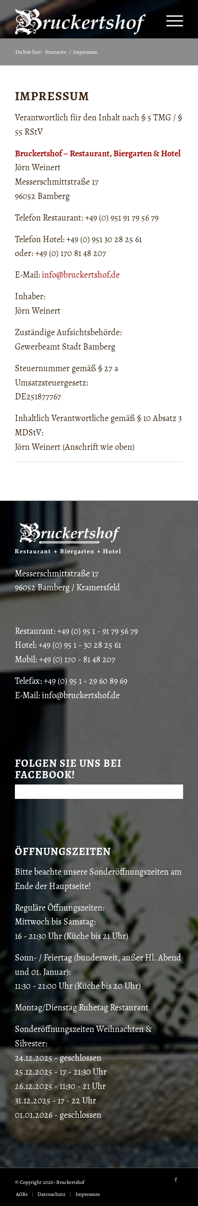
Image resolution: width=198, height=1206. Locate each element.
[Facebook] (176, 1180)
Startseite (55, 52)
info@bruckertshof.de (81, 275)
